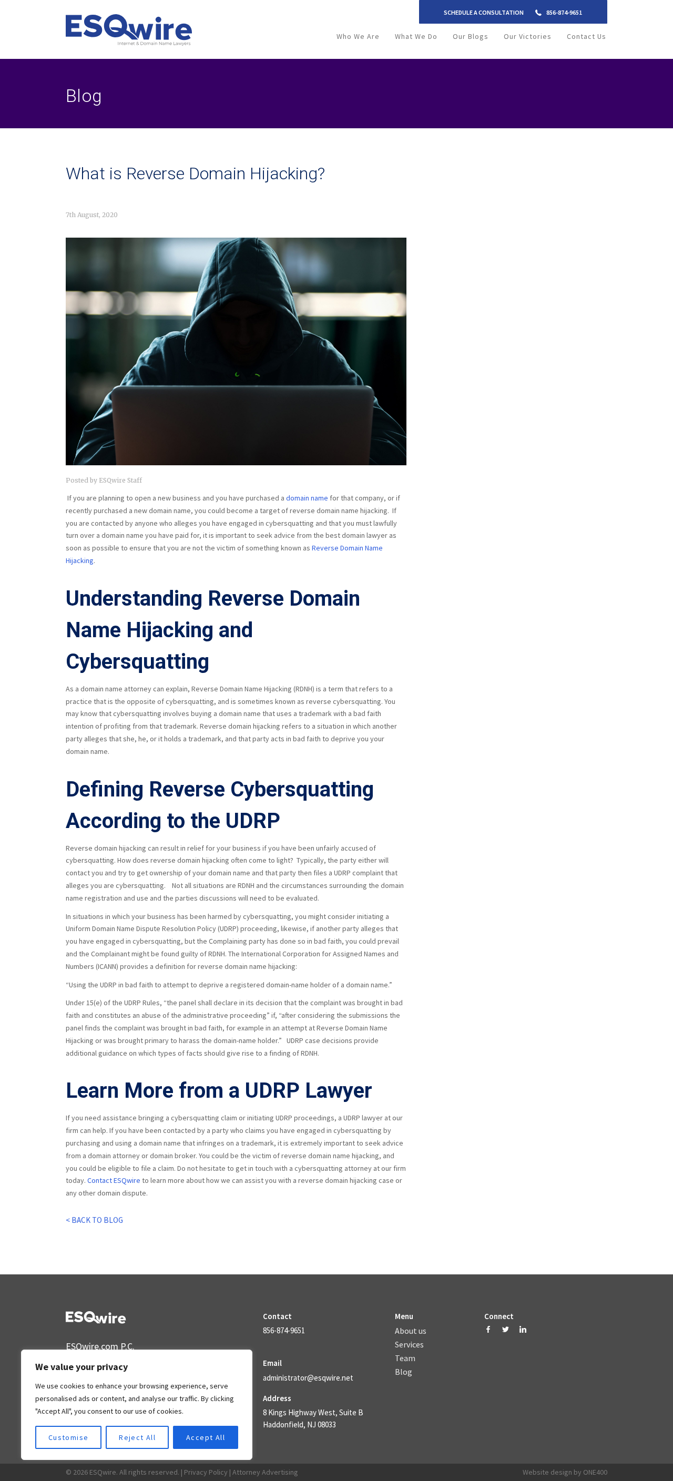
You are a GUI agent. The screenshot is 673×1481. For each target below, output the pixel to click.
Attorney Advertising (265, 1472)
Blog (403, 1372)
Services (409, 1345)
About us (410, 1331)
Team (405, 1358)
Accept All (205, 1437)
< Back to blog (94, 1220)
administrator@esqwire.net (308, 1378)
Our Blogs (470, 36)
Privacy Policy (206, 1472)
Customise (68, 1437)
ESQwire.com (92, 1346)
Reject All (137, 1437)
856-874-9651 (564, 12)
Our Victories (528, 36)
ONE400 (595, 1472)
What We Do (416, 36)
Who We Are (358, 36)
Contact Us (586, 36)
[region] (136, 1405)
